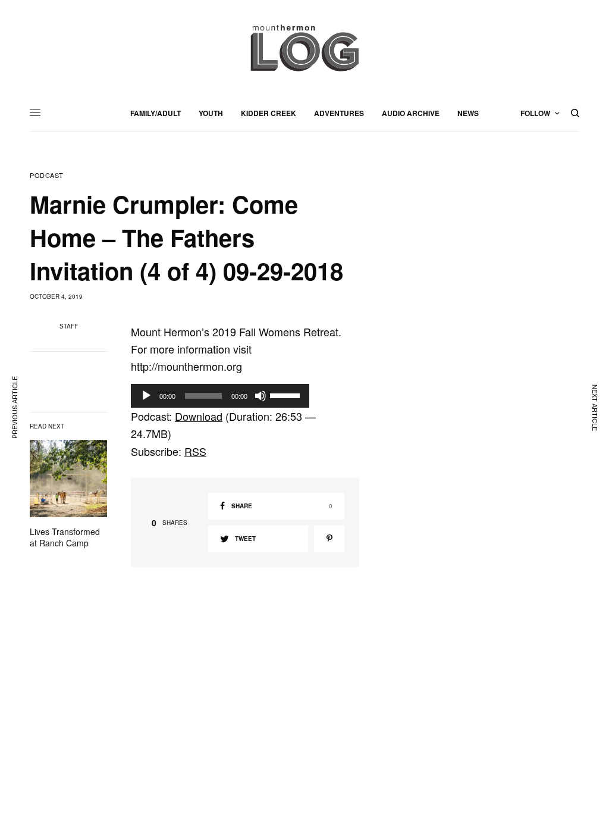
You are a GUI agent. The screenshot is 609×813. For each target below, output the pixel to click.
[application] (220, 396)
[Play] (146, 396)
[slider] (286, 394)
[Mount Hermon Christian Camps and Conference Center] (304, 47)
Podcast (47, 175)
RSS (195, 451)
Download (198, 416)
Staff (68, 326)
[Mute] (260, 396)
